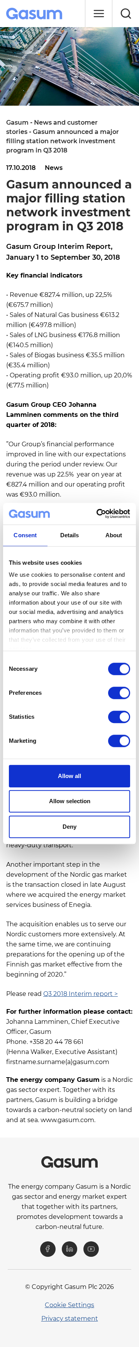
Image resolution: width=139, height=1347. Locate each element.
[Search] (125, 13)
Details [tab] (69, 535)
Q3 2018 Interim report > (80, 993)
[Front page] (35, 13)
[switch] (119, 693)
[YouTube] (91, 1249)
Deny (69, 826)
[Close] (98, 13)
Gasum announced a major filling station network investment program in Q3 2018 (62, 141)
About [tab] (113, 535)
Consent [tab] (25, 535)
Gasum (17, 122)
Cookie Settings (69, 1305)
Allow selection (69, 801)
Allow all (69, 776)
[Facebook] (48, 1249)
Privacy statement (69, 1318)
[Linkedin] (69, 1249)
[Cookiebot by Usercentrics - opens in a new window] (98, 514)
